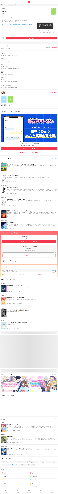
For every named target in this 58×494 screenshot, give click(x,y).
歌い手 (21, 24)
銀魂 (42, 462)
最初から (48, 47)
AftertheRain (10, 24)
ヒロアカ (15, 465)
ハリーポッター (6, 465)
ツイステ (11, 462)
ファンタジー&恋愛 (27, 24)
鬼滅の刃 (4, 462)
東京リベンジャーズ (50, 462)
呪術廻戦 (22, 465)
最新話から (54, 47)
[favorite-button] (38, 30)
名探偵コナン (20, 462)
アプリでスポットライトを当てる (29, 241)
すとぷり (4, 24)
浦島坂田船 (16, 24)
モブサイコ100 (31, 465)
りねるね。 (4, 13)
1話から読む (31, 38)
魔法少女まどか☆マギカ (32, 462)
